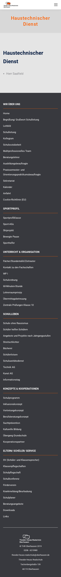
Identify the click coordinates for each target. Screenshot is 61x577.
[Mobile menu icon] (56, 5)
